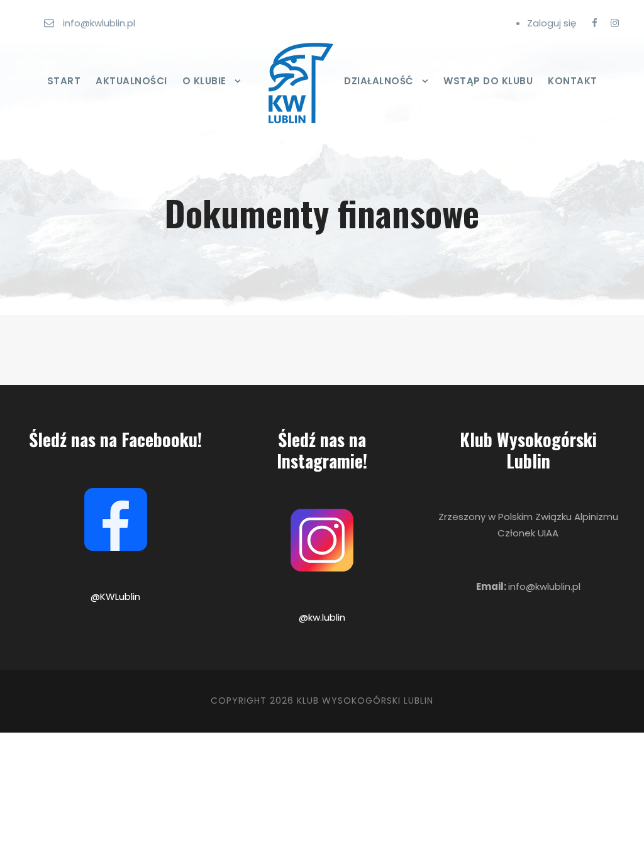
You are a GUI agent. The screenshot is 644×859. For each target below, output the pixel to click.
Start (64, 80)
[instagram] (615, 23)
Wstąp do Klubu (488, 80)
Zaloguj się (551, 23)
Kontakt (572, 80)
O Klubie (204, 80)
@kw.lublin (322, 617)
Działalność (379, 80)
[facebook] (594, 23)
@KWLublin (115, 596)
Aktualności (131, 80)
